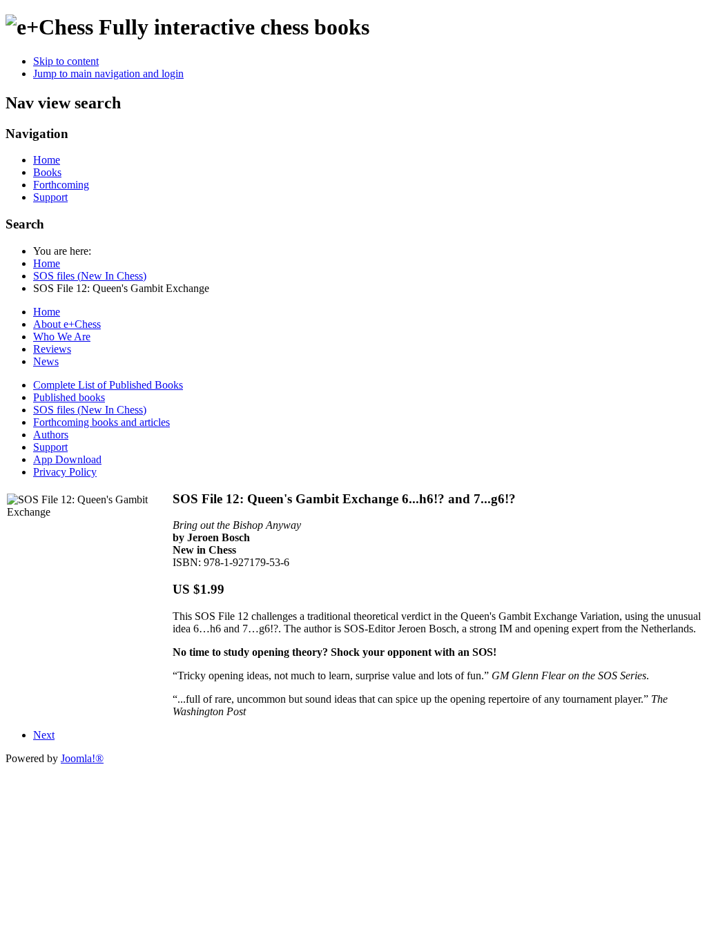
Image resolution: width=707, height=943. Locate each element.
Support (50, 197)
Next (44, 735)
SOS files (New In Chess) (89, 410)
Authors (50, 434)
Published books (69, 397)
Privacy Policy (65, 472)
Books (47, 172)
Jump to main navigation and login (108, 73)
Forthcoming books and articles (101, 422)
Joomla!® (82, 758)
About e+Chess (67, 324)
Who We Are (61, 336)
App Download (67, 459)
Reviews (52, 349)
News (46, 361)
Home (46, 160)
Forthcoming (61, 185)
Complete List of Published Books (108, 385)
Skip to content (66, 61)
